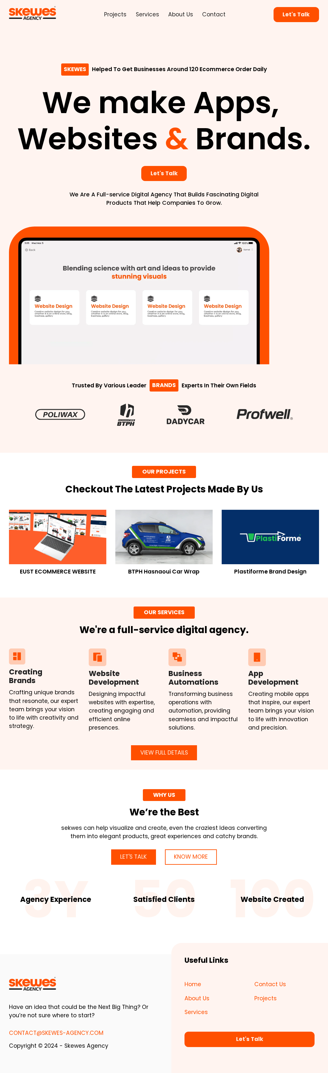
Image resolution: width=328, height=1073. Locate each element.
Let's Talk (296, 14)
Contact (214, 14)
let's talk (133, 857)
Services (147, 14)
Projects (115, 14)
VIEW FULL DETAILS (164, 752)
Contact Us (270, 984)
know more (191, 857)
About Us (180, 14)
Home (192, 984)
